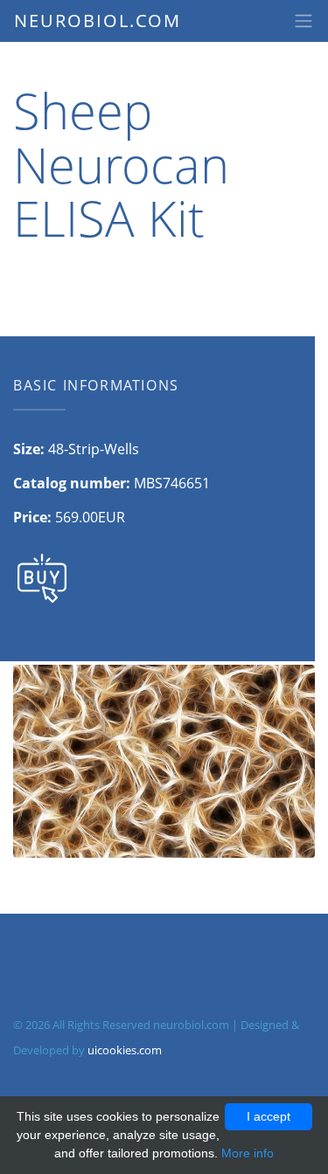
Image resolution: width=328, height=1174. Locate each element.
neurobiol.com (97, 20)
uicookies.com (124, 1050)
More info (247, 1153)
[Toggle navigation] (303, 21)
